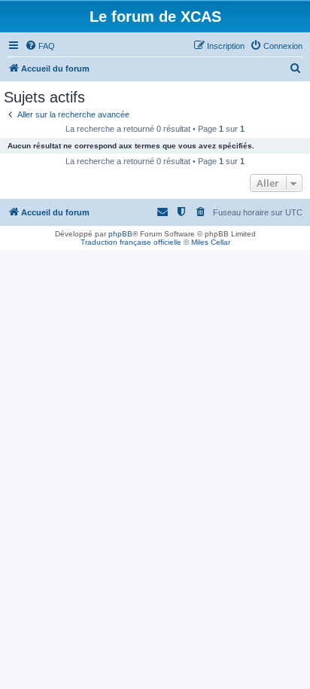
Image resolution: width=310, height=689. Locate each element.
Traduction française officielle (131, 242)
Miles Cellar (210, 242)
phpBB (120, 234)
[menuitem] (40, 46)
